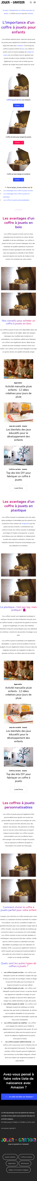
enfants (30, 13)
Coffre (9, 100)
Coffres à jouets (26, 1157)
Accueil (5, 10)
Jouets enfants (10, 1157)
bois (20, 100)
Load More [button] (18, 488)
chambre (20, 46)
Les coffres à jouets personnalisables (16, 200)
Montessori (25, 1163)
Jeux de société (15, 426)
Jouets (24, 426)
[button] (35, 2)
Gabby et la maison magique (18, 1170)
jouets (19, 13)
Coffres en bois (15, 469)
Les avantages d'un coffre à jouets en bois (18, 191)
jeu (23, 49)
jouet (14, 100)
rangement (25, 523)
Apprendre (18, 383)
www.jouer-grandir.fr (8, 1128)
